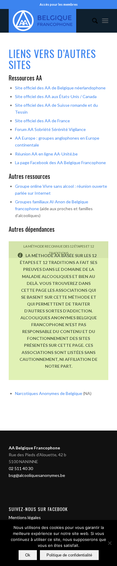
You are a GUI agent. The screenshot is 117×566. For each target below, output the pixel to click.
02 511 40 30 (21, 468)
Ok (27, 555)
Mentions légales (25, 517)
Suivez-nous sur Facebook (38, 509)
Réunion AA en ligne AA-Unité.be (46, 153)
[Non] (109, 543)
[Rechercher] (92, 21)
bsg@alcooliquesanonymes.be (37, 475)
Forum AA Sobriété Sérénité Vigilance (50, 129)
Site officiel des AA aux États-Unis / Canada (56, 96)
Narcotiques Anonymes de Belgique (49, 393)
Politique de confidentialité (69, 555)
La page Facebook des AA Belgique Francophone (60, 162)
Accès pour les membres (59, 4)
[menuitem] (92, 21)
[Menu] (105, 20)
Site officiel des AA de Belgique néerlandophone (60, 87)
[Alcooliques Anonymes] (48, 21)
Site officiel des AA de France (42, 120)
